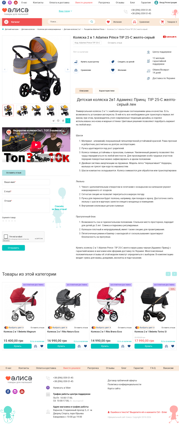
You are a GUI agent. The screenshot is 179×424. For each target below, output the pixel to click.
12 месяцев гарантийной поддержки (159, 61)
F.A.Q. (153, 368)
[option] (36, 69)
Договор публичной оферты (122, 380)
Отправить (13, 247)
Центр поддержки (162, 51)
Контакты (38, 2)
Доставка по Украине (164, 78)
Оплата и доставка (59, 2)
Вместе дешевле (83, 2)
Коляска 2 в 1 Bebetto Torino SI (151, 331)
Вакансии (168, 368)
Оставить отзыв (13, 172)
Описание (84, 90)
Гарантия (146, 2)
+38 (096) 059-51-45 (141, 10)
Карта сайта (114, 388)
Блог (132, 2)
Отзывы (120, 2)
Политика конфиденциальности (124, 384)
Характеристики (106, 90)
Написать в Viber (62, 387)
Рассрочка (104, 2)
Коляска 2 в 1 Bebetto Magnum (20, 331)
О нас (24, 2)
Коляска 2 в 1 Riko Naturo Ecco (63, 331)
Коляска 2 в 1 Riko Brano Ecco (106, 331)
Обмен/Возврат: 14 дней (161, 71)
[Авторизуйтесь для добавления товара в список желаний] (41, 346)
